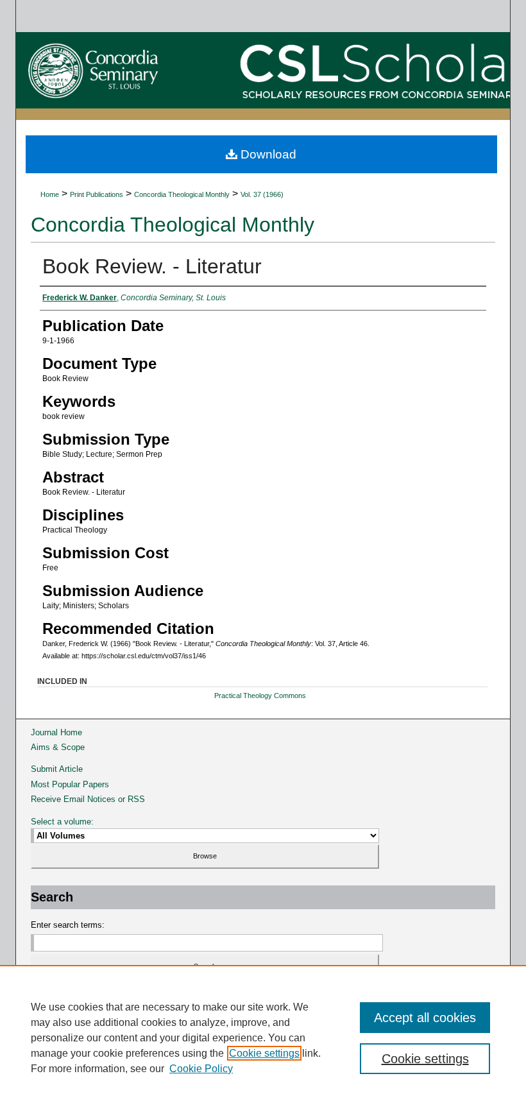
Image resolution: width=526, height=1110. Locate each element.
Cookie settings (264, 1053)
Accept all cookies (425, 1018)
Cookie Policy (201, 1068)
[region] (263, 1037)
